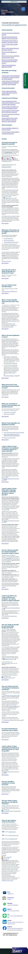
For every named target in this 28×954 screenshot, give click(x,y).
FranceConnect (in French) (14, 706)
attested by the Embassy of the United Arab (12, 435)
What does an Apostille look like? (9, 437)
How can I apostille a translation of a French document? (10, 128)
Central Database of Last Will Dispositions (11, 811)
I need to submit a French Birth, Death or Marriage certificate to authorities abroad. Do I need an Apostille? (10, 82)
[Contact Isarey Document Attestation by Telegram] (4, 910)
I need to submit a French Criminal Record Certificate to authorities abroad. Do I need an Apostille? (10, 119)
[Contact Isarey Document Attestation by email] (4, 893)
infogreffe (8, 557)
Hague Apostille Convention (8, 323)
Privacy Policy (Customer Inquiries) (8, 876)
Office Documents (6, 857)
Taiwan (14, 157)
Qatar (15, 159)
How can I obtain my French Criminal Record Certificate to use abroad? (10, 111)
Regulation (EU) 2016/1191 (10, 198)
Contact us (4, 254)
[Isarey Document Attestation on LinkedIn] (4, 922)
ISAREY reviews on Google (8, 413)
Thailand (10, 159)
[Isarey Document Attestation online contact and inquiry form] (4, 898)
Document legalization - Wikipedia (11, 375)
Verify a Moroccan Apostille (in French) (9, 291)
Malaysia (4, 159)
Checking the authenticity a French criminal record (12, 720)
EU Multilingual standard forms (11, 189)
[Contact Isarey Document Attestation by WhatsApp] (4, 904)
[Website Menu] (23, 9)
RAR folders (5, 858)
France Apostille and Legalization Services (14, 25)
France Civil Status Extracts (9, 240)
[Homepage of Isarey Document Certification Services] (19, 950)
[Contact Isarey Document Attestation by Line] (4, 916)
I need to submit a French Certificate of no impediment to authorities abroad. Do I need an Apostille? (11, 77)
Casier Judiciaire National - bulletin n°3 (10, 695)
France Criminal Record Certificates (10, 616)
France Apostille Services (6, 167)
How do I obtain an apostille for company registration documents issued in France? (9, 92)
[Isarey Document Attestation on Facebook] (4, 928)
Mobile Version (14, 1)
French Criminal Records (8, 238)
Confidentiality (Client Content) (7, 880)
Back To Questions (5, 223)
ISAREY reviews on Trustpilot (9, 412)
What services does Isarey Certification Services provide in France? (10, 56)
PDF (4, 855)
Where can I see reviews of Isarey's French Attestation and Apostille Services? (10, 61)
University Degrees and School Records (11, 242)
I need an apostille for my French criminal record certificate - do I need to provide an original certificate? (11, 102)
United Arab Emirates (7, 157)
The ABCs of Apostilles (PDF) (7, 326)
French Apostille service (6, 663)
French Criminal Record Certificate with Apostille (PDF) (14, 432)
